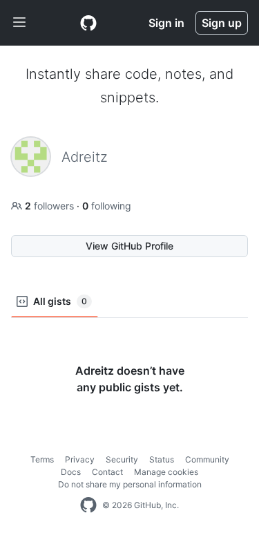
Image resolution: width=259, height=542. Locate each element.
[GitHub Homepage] (88, 505)
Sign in (166, 23)
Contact (107, 472)
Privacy (80, 459)
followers (51, 206)
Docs (71, 472)
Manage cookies (166, 472)
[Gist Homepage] (88, 23)
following (106, 206)
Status (161, 459)
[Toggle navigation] (19, 23)
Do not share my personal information (130, 484)
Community (207, 459)
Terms (42, 459)
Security (122, 459)
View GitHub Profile (129, 246)
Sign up (222, 23)
